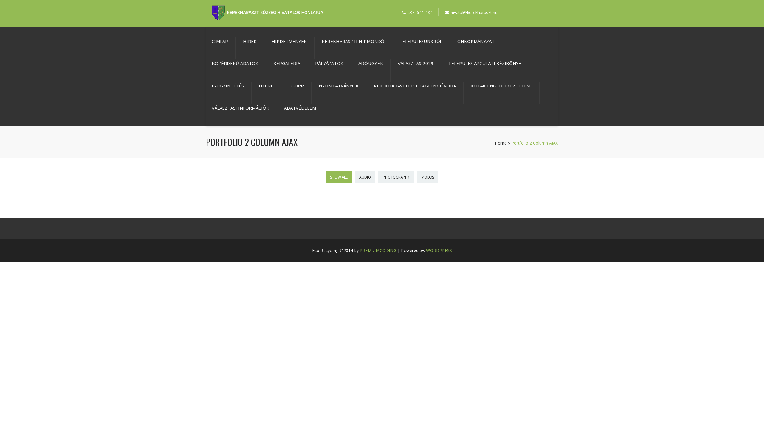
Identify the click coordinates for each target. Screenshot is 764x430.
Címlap (220, 41)
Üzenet (267, 86)
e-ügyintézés (228, 86)
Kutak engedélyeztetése (501, 86)
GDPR (297, 86)
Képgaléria (286, 63)
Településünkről (420, 41)
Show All (339, 177)
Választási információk (240, 108)
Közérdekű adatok (235, 63)
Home (501, 143)
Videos (428, 177)
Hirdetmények (289, 41)
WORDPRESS (439, 250)
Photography (396, 177)
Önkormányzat (476, 41)
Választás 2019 (415, 63)
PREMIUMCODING (378, 250)
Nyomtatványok (339, 86)
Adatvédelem (300, 108)
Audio (365, 177)
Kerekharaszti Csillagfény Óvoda (415, 86)
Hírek (250, 41)
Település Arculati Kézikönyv (484, 63)
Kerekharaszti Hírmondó (353, 41)
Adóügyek (370, 63)
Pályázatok (329, 63)
